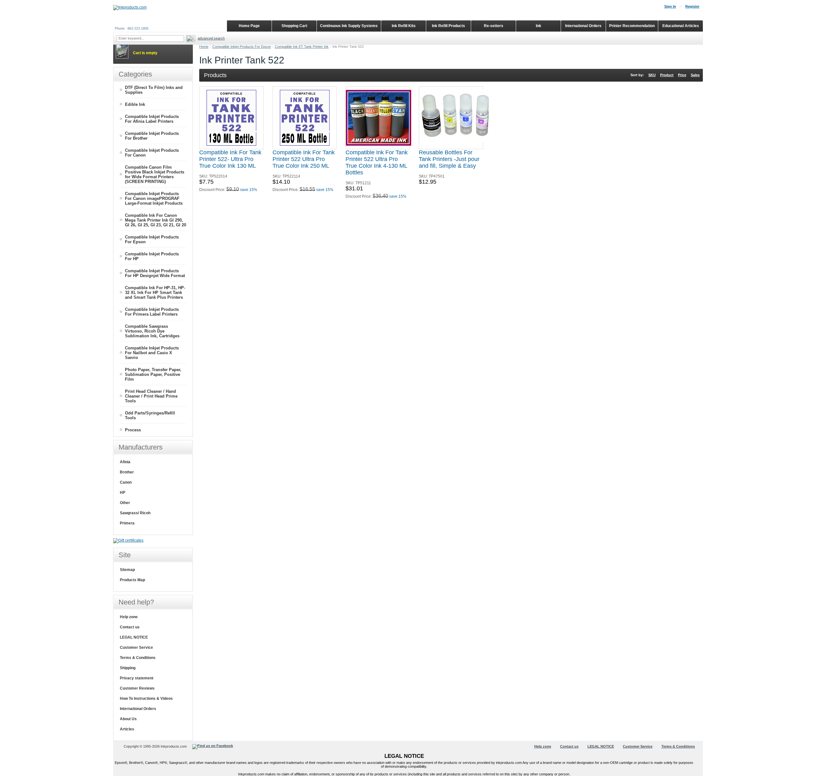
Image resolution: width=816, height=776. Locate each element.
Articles (127, 729)
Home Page (249, 26)
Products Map (132, 580)
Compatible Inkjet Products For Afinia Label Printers (152, 119)
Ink (538, 26)
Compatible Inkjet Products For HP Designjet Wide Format (155, 273)
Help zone (129, 617)
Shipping (127, 668)
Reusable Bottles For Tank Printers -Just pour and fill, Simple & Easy (449, 159)
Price (682, 75)
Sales (695, 75)
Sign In (670, 6)
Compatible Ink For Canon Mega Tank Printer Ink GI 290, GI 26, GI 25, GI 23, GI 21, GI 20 (155, 220)
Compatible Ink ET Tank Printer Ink (302, 46)
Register (692, 6)
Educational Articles (680, 26)
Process (133, 430)
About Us (128, 719)
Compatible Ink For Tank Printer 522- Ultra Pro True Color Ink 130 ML (230, 159)
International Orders (138, 708)
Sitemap (127, 569)
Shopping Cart (294, 26)
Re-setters (493, 26)
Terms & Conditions (138, 657)
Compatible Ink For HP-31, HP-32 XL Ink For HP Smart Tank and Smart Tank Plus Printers (155, 292)
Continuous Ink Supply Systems (349, 26)
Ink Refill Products (448, 26)
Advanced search (211, 38)
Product (667, 75)
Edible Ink (135, 104)
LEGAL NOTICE (134, 637)
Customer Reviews (137, 688)
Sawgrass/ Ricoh (135, 513)
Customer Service (136, 647)
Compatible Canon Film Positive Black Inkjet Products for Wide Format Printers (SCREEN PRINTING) (154, 174)
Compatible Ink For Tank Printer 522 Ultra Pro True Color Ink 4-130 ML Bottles (377, 162)
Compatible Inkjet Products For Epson (241, 46)
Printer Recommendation (632, 26)
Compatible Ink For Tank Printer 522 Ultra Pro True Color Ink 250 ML (304, 159)
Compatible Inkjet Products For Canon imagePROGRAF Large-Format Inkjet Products (154, 198)
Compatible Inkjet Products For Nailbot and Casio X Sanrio (152, 353)
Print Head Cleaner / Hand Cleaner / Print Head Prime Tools (151, 396)
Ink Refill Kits (404, 26)
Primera (127, 523)
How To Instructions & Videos (146, 698)
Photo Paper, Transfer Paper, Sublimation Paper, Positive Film (153, 374)
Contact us (130, 627)
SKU (652, 75)
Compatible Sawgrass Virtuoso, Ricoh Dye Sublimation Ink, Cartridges (152, 331)
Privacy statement (136, 678)
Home (203, 46)
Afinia (125, 462)
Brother (127, 472)
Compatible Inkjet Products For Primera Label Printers (152, 312)
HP (122, 492)
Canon (126, 482)
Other (125, 503)
